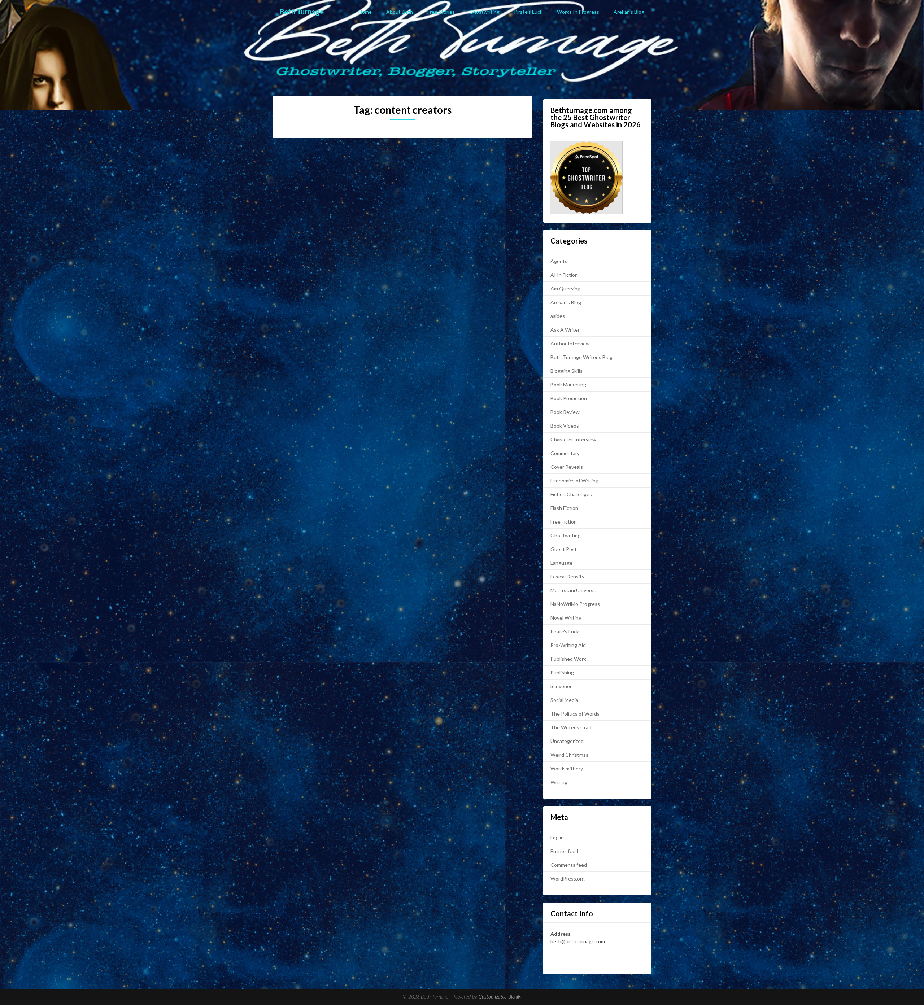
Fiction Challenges (571, 494)
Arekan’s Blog (629, 12)
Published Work (568, 659)
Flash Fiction (564, 508)
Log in (557, 837)
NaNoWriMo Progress (575, 604)
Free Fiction (563, 522)
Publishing (562, 672)
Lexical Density (567, 576)
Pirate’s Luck (528, 12)
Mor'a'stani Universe (573, 590)
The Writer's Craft (571, 727)
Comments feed (568, 865)
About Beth (399, 12)
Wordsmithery (566, 768)
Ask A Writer (565, 330)
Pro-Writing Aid (568, 645)
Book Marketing (568, 384)
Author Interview (570, 343)
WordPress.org (567, 878)
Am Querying (565, 288)
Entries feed (564, 851)
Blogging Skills (566, 371)
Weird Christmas (569, 755)
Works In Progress (578, 12)
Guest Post (563, 549)
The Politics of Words (575, 714)
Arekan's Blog (565, 302)
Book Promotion (568, 398)
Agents (558, 261)
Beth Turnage (302, 11)
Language (561, 563)
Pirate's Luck (564, 631)
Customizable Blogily (500, 997)
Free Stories (441, 12)
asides (557, 316)
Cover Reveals (566, 467)
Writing (558, 782)
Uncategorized (567, 741)
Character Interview (573, 439)
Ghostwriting (484, 12)
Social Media (564, 700)
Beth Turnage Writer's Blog (581, 357)
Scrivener (561, 686)
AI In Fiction (564, 275)
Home (365, 12)
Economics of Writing (574, 480)
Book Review (565, 412)
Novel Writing (565, 618)
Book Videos (564, 426)
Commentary (565, 453)
